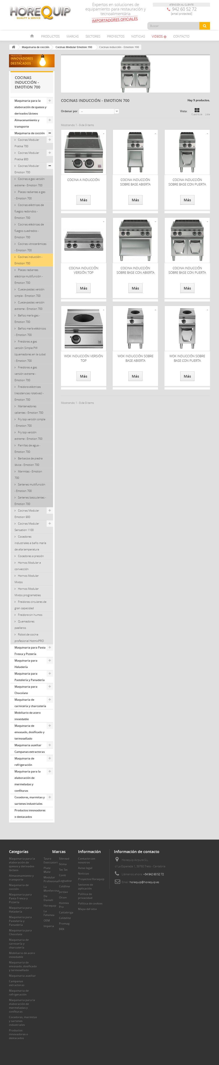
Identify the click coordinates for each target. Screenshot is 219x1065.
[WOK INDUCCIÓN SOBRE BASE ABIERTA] (135, 328)
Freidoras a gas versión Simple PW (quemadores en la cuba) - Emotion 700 (30, 351)
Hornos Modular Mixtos (27, 579)
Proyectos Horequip (91, 879)
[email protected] (181, 14)
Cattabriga (66, 912)
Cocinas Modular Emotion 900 (27, 514)
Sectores (93, 36)
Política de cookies (90, 903)
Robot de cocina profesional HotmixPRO (29, 638)
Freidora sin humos (29, 615)
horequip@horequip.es (144, 882)
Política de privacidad (85, 896)
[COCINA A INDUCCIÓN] (83, 152)
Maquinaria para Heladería (26, 664)
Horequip (50, 906)
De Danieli (48, 898)
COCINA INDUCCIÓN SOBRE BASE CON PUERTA (187, 182)
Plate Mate (47, 870)
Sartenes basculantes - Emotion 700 (30, 501)
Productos (50, 36)
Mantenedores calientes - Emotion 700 (29, 409)
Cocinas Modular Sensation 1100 (27, 527)
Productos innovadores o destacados (30, 813)
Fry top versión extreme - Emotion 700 (28, 435)
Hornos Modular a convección (28, 566)
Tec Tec (63, 870)
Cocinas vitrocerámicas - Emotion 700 (30, 247)
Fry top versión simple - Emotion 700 (30, 422)
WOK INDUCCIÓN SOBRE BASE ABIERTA (135, 358)
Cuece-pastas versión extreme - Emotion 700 (29, 305)
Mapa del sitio (87, 909)
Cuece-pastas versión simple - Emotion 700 (29, 292)
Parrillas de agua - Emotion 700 (27, 448)
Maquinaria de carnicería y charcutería (30, 703)
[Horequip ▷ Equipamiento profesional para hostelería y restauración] (40, 12)
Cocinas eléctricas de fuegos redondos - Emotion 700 (29, 211)
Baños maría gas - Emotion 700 (27, 318)
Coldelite (65, 918)
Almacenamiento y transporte (27, 123)
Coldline (64, 886)
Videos (159, 36)
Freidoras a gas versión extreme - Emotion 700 (26, 373)
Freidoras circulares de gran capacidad (30, 605)
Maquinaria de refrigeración (24, 761)
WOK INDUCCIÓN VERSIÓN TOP (83, 358)
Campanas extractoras (30, 752)
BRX (61, 929)
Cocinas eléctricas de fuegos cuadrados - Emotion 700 (29, 230)
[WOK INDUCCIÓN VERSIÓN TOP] (83, 328)
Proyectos (115, 36)
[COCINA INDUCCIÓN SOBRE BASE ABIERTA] (135, 152)
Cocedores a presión (30, 556)
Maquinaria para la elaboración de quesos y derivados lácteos (30, 107)
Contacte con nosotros (86, 860)
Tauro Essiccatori (51, 860)
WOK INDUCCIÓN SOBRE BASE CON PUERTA (187, 358)
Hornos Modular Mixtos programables (28, 592)
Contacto (181, 36)
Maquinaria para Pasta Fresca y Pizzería (30, 651)
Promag (64, 923)
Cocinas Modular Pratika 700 (27, 143)
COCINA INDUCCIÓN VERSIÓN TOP (83, 270)
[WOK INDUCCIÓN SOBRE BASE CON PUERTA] (187, 328)
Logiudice (65, 881)
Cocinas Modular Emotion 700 (27, 169)
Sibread (64, 859)
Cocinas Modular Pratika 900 (27, 156)
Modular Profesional (51, 879)
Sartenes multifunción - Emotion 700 (30, 487)
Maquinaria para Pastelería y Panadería (30, 677)
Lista (207, 114)
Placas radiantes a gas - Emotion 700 (30, 195)
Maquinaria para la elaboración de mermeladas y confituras (28, 781)
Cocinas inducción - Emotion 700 (28, 260)
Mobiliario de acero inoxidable (28, 716)
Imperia (49, 926)
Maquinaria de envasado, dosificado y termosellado (29, 732)
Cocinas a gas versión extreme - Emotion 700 (30, 182)
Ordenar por (69, 111)
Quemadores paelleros (24, 624)
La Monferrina (51, 889)
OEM (47, 920)
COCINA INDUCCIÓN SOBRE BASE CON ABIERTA (135, 270)
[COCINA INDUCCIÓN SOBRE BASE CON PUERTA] (187, 152)
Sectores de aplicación (85, 886)
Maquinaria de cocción (30, 133)
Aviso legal (85, 868)
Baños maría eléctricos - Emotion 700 (30, 332)
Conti (62, 875)
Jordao (63, 892)
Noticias (138, 36)
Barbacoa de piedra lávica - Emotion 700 (29, 461)
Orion (63, 897)
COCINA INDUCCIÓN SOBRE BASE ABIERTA (135, 182)
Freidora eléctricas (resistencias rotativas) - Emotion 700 (29, 393)
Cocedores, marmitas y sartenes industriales (30, 800)
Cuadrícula (196, 114)
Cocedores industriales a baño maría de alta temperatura (30, 543)
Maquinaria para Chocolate (26, 690)
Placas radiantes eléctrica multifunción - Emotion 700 (29, 276)
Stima (63, 864)
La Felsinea (49, 913)
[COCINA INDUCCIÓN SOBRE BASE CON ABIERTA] (135, 240)
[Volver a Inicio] (13, 47)
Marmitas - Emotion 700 (28, 474)
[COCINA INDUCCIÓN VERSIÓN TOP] (83, 240)
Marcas (73, 36)
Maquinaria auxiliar (28, 745)
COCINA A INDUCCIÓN (83, 180)
